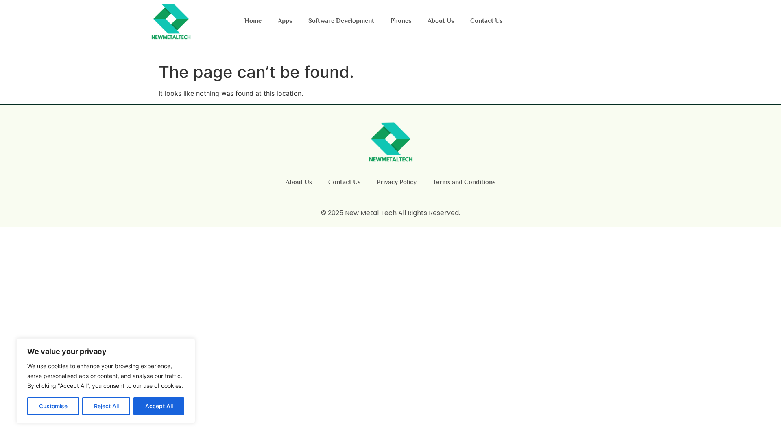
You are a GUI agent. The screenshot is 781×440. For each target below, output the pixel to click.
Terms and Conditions (464, 182)
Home (253, 20)
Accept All (159, 406)
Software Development (341, 20)
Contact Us (486, 20)
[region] (105, 381)
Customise (53, 406)
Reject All (106, 406)
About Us (441, 20)
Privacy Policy (397, 182)
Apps (285, 20)
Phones (400, 20)
